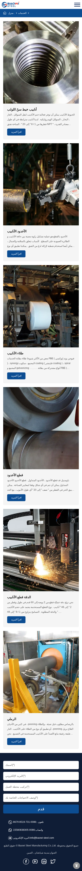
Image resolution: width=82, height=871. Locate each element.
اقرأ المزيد (16, 132)
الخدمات (22, 13)
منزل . (11, 13)
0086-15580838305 (24, 830)
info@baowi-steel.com (42, 837)
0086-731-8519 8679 (24, 822)
